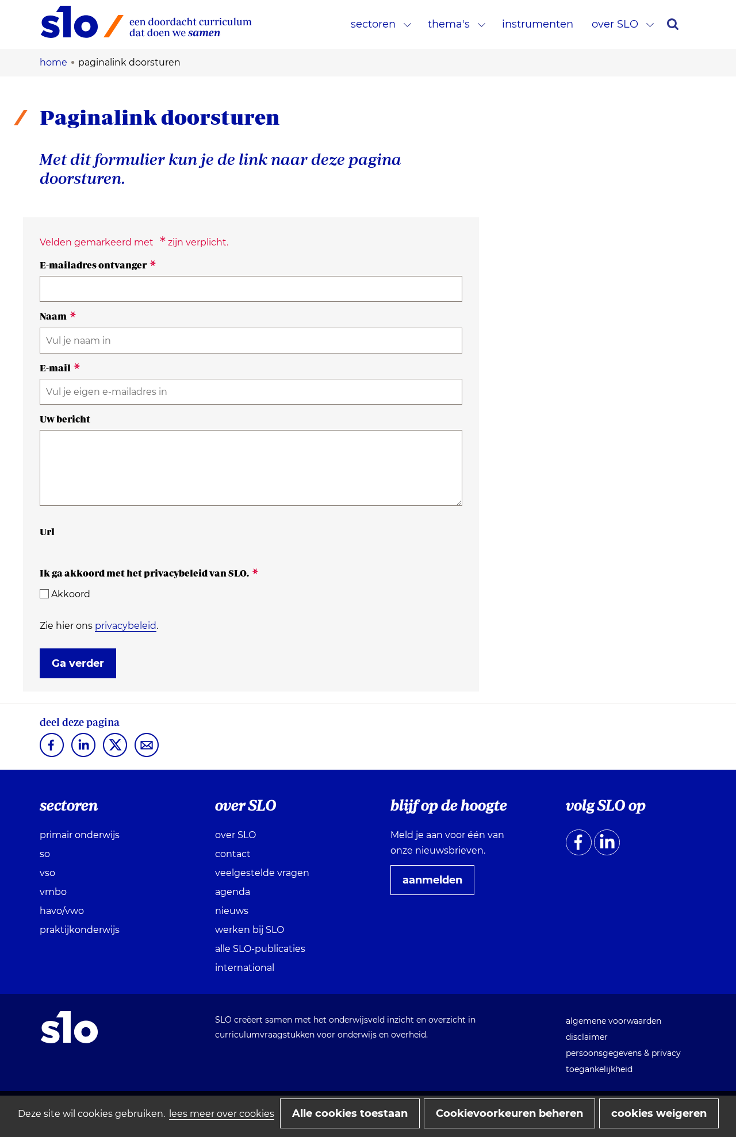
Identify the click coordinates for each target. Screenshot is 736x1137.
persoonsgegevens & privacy (623, 1053)
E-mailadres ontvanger (98, 265)
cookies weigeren (659, 1113)
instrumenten (537, 24)
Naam (58, 316)
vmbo (53, 891)
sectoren (373, 24)
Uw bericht (65, 419)
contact (233, 853)
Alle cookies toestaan (350, 1113)
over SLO (615, 24)
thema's (449, 24)
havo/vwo (62, 910)
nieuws (231, 910)
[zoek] (672, 24)
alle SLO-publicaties (260, 948)
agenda (232, 891)
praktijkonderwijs (80, 929)
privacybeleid (125, 625)
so (45, 853)
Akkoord (70, 594)
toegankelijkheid (599, 1069)
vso (47, 872)
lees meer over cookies (221, 1113)
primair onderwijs (80, 834)
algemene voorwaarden (613, 1021)
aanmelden (436, 884)
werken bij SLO (249, 929)
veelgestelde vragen (262, 872)
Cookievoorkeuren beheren (509, 1113)
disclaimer (587, 1037)
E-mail (60, 368)
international (244, 967)
